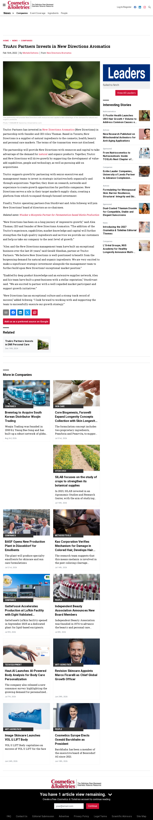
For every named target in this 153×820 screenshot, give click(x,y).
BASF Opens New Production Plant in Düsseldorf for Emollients (25, 546)
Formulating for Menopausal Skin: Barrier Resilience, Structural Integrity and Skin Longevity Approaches (119, 193)
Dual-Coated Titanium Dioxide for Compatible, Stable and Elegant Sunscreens (120, 211)
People (58, 600)
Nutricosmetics (109, 111)
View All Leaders (126, 92)
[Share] (13, 312)
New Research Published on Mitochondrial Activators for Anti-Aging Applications (119, 137)
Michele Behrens (31, 53)
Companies (26, 40)
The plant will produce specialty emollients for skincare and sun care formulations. (25, 559)
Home (6, 40)
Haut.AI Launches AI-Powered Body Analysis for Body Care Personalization (25, 675)
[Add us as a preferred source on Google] (35, 312)
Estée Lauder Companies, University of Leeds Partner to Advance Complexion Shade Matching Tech (119, 175)
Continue (92, 806)
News (14, 40)
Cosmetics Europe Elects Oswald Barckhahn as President (72, 740)
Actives (106, 130)
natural (43, 154)
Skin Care (60, 406)
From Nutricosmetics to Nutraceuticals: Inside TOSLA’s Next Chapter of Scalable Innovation (117, 156)
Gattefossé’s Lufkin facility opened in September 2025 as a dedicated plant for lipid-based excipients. (26, 624)
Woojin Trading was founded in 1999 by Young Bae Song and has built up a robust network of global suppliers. (26, 430)
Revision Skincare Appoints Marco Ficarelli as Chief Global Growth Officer (76, 675)
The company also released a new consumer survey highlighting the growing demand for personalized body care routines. (26, 688)
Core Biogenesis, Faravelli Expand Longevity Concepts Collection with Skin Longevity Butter (76, 417)
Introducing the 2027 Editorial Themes (119, 230)
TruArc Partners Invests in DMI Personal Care (19, 343)
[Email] (6, 312)
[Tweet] (27, 312)
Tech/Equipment (13, 664)
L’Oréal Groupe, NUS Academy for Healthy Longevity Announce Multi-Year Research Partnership (118, 249)
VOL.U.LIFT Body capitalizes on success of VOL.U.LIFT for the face (25, 747)
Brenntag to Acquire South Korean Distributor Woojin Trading (23, 417)
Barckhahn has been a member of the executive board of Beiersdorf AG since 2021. (75, 753)
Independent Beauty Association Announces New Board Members (75, 610)
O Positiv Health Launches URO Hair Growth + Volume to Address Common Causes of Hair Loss (120, 119)
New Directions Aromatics (59, 53)
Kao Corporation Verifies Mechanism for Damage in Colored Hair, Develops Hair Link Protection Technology (74, 546)
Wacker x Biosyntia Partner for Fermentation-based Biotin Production (59, 214)
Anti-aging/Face (63, 664)
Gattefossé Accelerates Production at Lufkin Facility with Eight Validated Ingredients (24, 610)
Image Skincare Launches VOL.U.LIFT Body (22, 737)
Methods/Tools (63, 535)
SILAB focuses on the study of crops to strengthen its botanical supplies (76, 481)
